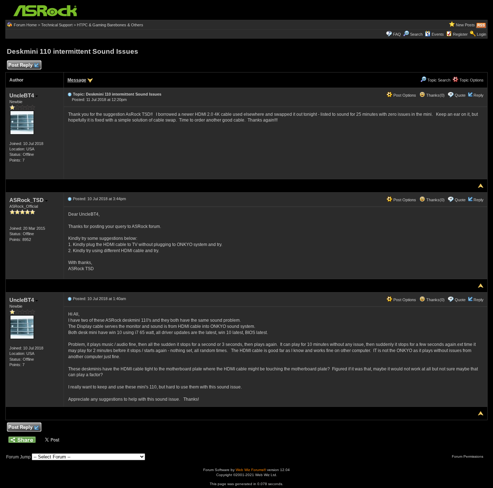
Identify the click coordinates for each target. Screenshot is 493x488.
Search (416, 34)
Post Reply (20, 65)
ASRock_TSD (27, 200)
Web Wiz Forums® (251, 470)
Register (460, 34)
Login (481, 34)
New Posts (465, 25)
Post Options (404, 95)
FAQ (397, 34)
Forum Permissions (468, 456)
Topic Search (438, 80)
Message (76, 80)
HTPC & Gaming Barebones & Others (110, 25)
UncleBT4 (22, 95)
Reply (479, 95)
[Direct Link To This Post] (69, 94)
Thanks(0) (435, 95)
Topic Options (471, 80)
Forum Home (25, 25)
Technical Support (57, 25)
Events (438, 34)
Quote (460, 95)
